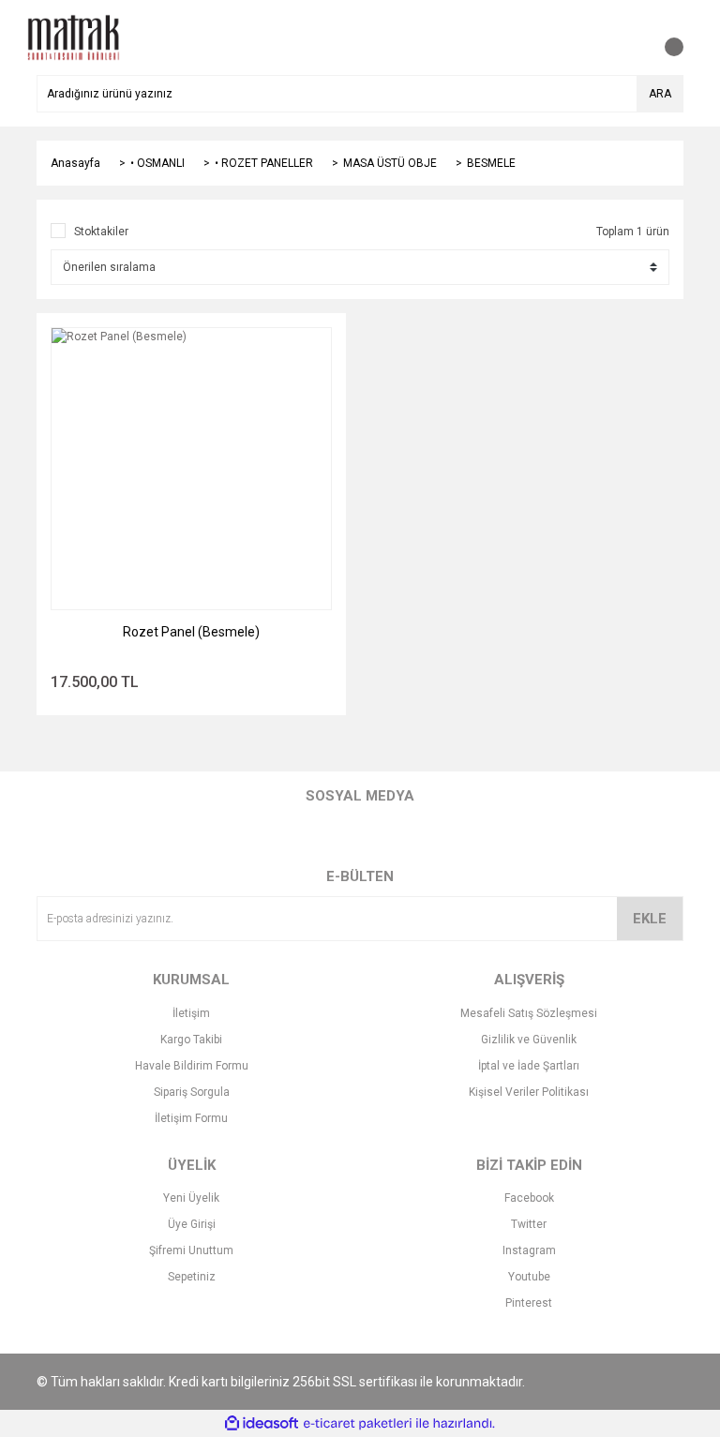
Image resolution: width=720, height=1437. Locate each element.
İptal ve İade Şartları (528, 1065)
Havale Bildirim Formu (191, 1065)
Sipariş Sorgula (192, 1092)
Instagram (529, 1250)
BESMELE (491, 163)
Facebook (529, 1198)
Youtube (529, 1276)
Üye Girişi (192, 1224)
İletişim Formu (191, 1118)
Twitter (529, 1224)
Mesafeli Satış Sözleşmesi (528, 1013)
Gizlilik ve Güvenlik (529, 1039)
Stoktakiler (101, 231)
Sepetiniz (192, 1276)
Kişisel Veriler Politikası (529, 1092)
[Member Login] (627, 37)
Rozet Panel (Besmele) (191, 631)
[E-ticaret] (357, 1423)
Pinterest (528, 1303)
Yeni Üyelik (191, 1198)
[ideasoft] (261, 1423)
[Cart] (664, 37)
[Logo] (73, 36)
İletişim (191, 1013)
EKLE (650, 918)
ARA (660, 93)
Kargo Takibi (191, 1039)
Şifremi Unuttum (191, 1250)
